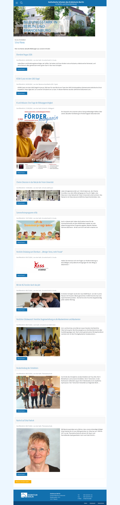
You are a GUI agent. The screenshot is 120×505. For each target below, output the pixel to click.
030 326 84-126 (87, 495)
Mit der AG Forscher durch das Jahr (28, 284)
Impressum (92, 503)
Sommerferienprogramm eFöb (26, 212)
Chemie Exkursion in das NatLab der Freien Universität (34, 182)
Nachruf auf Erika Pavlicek (25, 420)
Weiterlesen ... (21, 69)
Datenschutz (101, 503)
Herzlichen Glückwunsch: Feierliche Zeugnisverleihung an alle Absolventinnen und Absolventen (48, 319)
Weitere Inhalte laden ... (23, 482)
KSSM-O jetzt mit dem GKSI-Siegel (28, 78)
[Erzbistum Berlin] (29, 495)
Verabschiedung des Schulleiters (27, 368)
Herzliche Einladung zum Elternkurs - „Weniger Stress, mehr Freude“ (39, 251)
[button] (18, 21)
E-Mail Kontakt (87, 498)
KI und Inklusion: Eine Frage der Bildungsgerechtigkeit (34, 102)
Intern (85, 503)
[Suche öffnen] (21, 2)
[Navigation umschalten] (17, 3)
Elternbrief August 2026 (24, 54)
